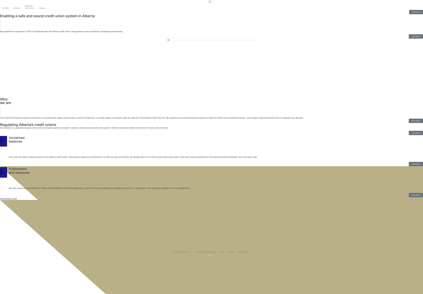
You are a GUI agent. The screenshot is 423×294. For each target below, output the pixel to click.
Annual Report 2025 (8, 199)
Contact (231, 252)
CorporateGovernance (29, 7)
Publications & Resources (206, 252)
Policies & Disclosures (182, 252)
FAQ (222, 252)
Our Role (5, 8)
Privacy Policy (244, 252)
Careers (42, 8)
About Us (16, 8)
